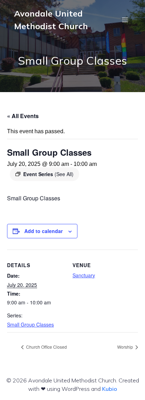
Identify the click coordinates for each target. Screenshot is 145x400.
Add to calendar (43, 230)
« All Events (23, 116)
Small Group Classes (30, 324)
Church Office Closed (46, 347)
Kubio (109, 388)
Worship (125, 347)
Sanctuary (83, 275)
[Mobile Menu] (125, 20)
